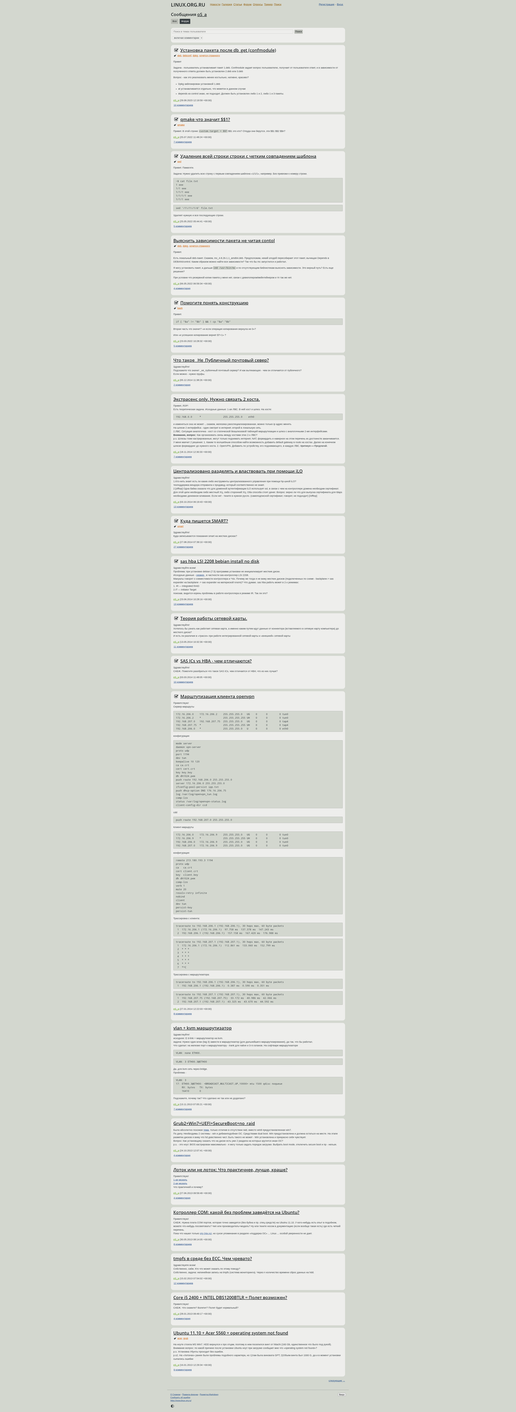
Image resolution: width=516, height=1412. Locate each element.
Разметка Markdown (209, 1394)
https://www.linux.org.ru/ (180, 1400)
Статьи (237, 4)
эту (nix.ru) (206, 1233)
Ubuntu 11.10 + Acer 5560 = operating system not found (230, 1333)
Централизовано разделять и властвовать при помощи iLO (238, 471)
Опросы (258, 4)
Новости (215, 4)
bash (180, 308)
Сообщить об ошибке (180, 1397)
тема (206, 1130)
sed (179, 161)
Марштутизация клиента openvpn (217, 696)
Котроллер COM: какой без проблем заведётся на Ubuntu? (236, 1212)
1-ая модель (180, 1180)
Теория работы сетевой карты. (213, 618)
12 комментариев (183, 1283)
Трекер (268, 4)
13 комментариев (183, 506)
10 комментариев (183, 105)
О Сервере (175, 1394)
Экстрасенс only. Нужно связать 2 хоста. (216, 399)
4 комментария (182, 288)
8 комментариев (183, 1013)
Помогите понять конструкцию (214, 303)
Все (175, 21)
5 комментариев (183, 226)
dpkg (195, 55)
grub (185, 1338)
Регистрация (326, 4)
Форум (247, 4)
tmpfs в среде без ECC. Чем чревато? (212, 1258)
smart (180, 526)
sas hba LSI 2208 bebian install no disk (219, 561)
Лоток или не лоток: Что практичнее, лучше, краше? (230, 1169)
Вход (340, 4)
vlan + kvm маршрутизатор (202, 1028)
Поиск (277, 4)
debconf (187, 55)
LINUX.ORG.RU (188, 4)
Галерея (227, 4)
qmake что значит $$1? (205, 119)
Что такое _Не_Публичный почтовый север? (221, 360)
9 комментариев (183, 1369)
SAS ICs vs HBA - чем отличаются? (216, 661)
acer (179, 1338)
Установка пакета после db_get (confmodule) (228, 50)
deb (179, 55)
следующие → (337, 1380)
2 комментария (182, 385)
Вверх (342, 1394)
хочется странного (209, 55)
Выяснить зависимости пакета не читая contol (224, 240)
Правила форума (190, 1394)
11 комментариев (183, 646)
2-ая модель (180, 1183)
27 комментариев (183, 547)
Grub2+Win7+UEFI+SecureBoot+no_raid (214, 1123)
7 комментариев (183, 142)
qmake (181, 125)
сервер (200, 575)
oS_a (202, 14)
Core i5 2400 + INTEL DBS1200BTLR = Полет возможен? (230, 1297)
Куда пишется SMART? (204, 521)
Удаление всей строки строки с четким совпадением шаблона (248, 156)
